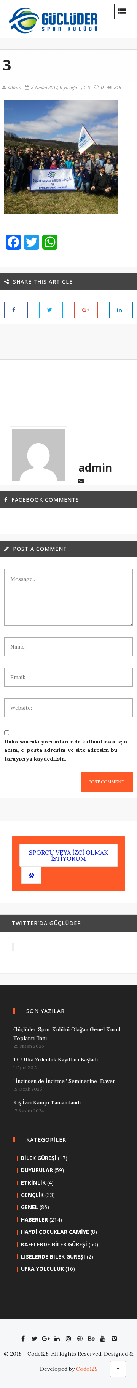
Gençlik (32, 1194)
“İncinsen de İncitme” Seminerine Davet (64, 1081)
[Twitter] (34, 1338)
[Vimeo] (114, 1338)
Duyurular (37, 1170)
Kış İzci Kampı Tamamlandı (47, 1102)
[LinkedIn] (57, 1338)
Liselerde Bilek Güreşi (53, 1256)
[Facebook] (23, 1338)
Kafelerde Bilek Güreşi (54, 1244)
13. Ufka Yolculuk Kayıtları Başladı (55, 1059)
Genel (29, 1207)
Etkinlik (33, 1182)
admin (14, 87)
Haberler (34, 1219)
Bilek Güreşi (38, 1157)
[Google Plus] (45, 1338)
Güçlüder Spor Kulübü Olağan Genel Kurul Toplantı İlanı (66, 1033)
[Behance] (91, 1338)
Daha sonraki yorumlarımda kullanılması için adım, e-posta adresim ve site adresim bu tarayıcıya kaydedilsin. (65, 750)
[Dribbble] (80, 1338)
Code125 (86, 1369)
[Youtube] (102, 1338)
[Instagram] (68, 1338)
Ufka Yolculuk (42, 1268)
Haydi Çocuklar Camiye (55, 1231)
